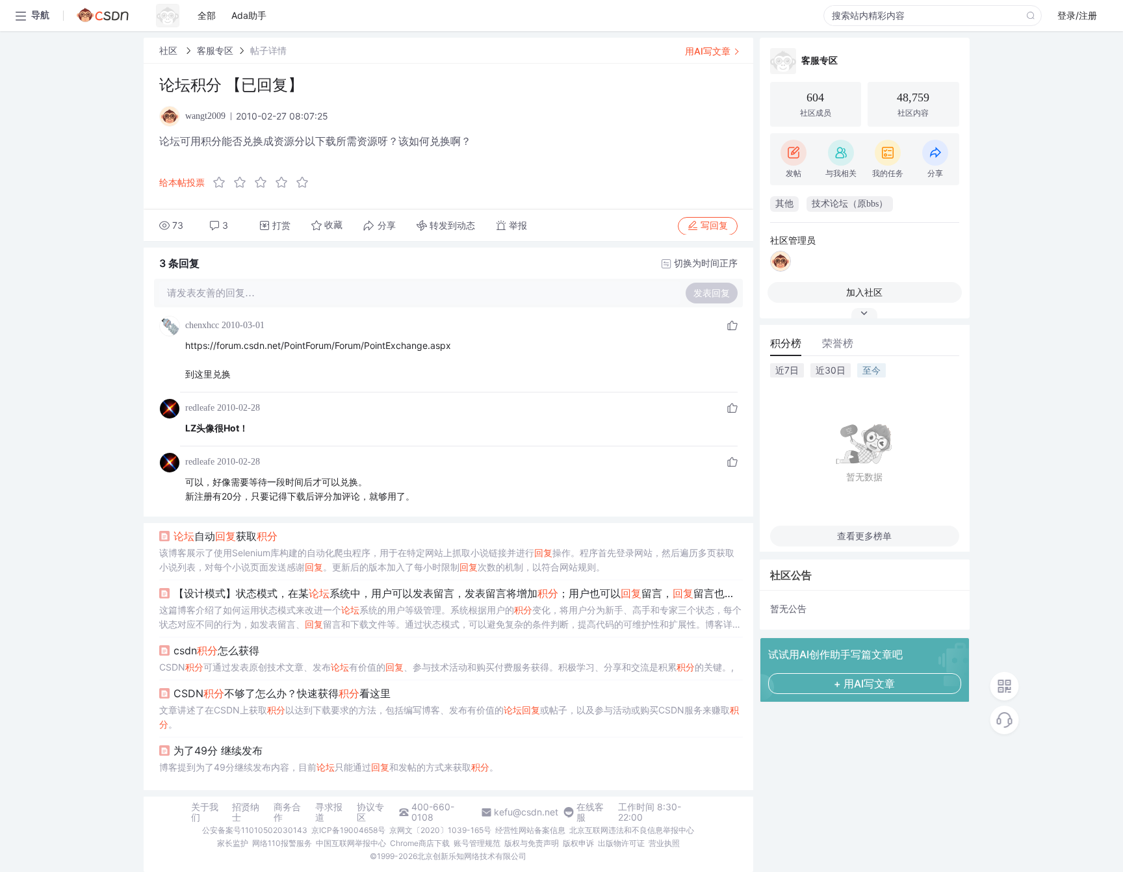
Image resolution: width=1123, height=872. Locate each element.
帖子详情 (268, 50)
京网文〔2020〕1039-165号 (440, 830)
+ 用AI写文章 (864, 683)
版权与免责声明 (531, 843)
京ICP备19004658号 (348, 830)
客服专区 (215, 50)
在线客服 (590, 812)
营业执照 (664, 843)
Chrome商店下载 (420, 843)
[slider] (264, 182)
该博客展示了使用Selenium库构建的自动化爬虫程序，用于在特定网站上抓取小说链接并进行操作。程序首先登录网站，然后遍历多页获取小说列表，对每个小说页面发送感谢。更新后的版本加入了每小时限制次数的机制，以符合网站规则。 (446, 559)
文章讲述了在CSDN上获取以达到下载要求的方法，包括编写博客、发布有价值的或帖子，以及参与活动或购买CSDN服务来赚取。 (449, 717)
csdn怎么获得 (216, 650)
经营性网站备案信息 (530, 830)
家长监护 (232, 843)
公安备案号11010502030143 (254, 830)
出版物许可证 (621, 843)
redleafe (199, 408)
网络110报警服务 (282, 843)
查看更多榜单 (864, 535)
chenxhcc (202, 325)
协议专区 (370, 812)
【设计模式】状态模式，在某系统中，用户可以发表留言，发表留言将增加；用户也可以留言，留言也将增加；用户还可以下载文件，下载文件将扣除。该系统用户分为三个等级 (458, 593)
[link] (169, 50)
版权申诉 (578, 843)
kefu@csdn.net (526, 812)
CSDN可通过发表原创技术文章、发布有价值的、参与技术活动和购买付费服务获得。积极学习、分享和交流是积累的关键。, (446, 667)
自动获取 (226, 536)
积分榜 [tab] (785, 343)
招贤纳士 (245, 812)
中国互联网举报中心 (351, 843)
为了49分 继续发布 (218, 750)
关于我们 (204, 812)
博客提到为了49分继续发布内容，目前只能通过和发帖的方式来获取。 (328, 767)
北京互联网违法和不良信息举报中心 (631, 830)
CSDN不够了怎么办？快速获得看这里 (282, 693)
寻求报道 (328, 812)
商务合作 (287, 812)
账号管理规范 (477, 843)
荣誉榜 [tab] (837, 343)
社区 (169, 50)
